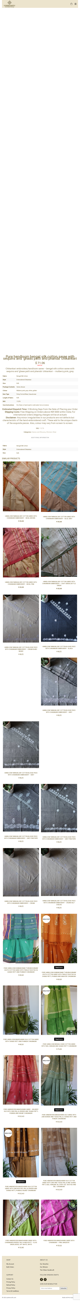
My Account (10, 1264)
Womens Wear (51, 432)
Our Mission (44, 1267)
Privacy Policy (10, 1288)
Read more (59, 967)
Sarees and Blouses (39, 432)
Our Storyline (44, 1264)
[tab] (40, 437)
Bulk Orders (10, 1267)
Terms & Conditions (12, 1291)
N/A (18, 453)
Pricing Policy (10, 1282)
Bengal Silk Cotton (22, 446)
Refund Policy (10, 1285)
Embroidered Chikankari (24, 449)
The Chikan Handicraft (47, 1270)
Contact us (9, 1279)
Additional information (40, 437)
